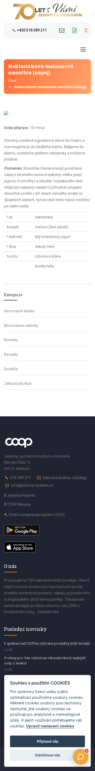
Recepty (11, 354)
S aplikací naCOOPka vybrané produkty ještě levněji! (47, 643)
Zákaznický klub (17, 383)
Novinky (11, 340)
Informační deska (19, 311)
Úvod (12, 81)
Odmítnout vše (47, 755)
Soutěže (11, 369)
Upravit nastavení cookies (50, 726)
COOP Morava (18, 504)
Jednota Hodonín (20, 495)
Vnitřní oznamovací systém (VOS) (36, 515)
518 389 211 (20, 478)
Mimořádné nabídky (21, 325)
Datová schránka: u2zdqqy (65, 478)
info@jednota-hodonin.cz (32, 485)
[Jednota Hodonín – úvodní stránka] (47, 11)
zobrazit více (48, 612)
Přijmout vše (47, 741)
